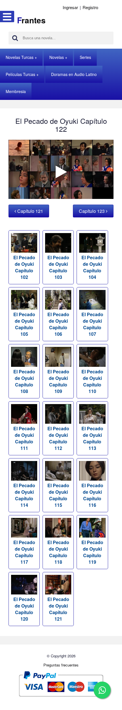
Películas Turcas (20, 74)
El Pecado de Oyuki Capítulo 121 (58, 609)
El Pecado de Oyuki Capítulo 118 (58, 552)
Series (85, 57)
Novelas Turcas (19, 57)
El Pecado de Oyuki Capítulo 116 (92, 495)
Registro (90, 7)
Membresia (16, 91)
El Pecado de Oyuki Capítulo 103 (58, 267)
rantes (31, 20)
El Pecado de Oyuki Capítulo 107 (92, 324)
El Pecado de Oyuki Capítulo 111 (24, 438)
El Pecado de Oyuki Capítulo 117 (24, 552)
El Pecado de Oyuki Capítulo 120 (24, 609)
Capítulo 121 (29, 211)
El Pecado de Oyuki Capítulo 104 (92, 267)
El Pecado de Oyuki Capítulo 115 (58, 495)
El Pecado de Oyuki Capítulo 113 (92, 438)
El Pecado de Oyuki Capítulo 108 (24, 381)
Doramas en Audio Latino (74, 74)
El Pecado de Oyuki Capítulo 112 (58, 438)
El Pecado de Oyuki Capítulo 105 (24, 324)
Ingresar (70, 7)
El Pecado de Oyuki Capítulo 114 (24, 495)
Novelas (56, 57)
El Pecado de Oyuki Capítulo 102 (24, 267)
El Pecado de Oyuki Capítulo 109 (58, 381)
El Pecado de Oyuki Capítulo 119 (92, 552)
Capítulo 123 (92, 211)
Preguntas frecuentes (61, 665)
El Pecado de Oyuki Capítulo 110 (92, 381)
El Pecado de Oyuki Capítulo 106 (58, 324)
